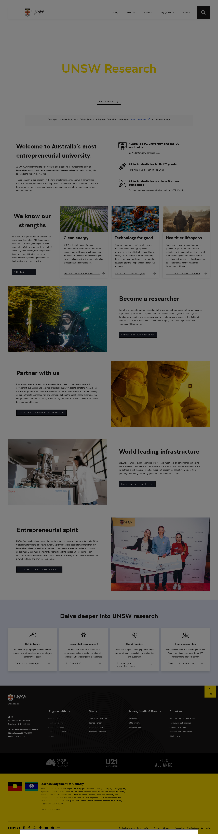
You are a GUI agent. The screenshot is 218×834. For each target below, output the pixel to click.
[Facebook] (169, 23)
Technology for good (134, 237)
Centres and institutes (181, 731)
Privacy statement (144, 828)
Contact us (53, 718)
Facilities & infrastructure (97, 35)
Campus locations (178, 727)
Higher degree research (128, 35)
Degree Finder (95, 723)
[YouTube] (189, 23)
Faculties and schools (180, 723)
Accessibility (180, 828)
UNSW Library (176, 736)
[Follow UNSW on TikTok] (40, 828)
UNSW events (134, 723)
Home (28, 35)
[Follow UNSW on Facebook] (29, 828)
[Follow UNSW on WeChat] (52, 828)
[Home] (34, 12)
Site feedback (193, 828)
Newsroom (133, 718)
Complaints (205, 828)
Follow (155, 22)
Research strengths (47, 35)
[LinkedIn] (162, 23)
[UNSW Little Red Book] (58, 828)
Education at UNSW (57, 731)
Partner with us (70, 35)
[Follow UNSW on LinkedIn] (24, 828)
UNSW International (98, 718)
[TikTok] (182, 23)
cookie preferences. (138, 119)
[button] (109, 102)
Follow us (14, 827)
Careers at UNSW (56, 727)
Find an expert (55, 723)
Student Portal (96, 727)
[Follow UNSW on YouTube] (46, 828)
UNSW (27, 22)
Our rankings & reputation (182, 718)
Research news (135, 727)
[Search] (203, 12)
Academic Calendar (97, 731)
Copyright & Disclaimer (163, 828)
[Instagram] (175, 23)
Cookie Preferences (127, 828)
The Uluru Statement (51, 809)
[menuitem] (116, 12)
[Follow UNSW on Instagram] (34, 828)
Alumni (51, 736)
